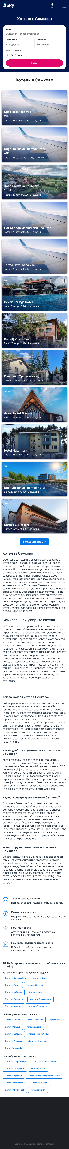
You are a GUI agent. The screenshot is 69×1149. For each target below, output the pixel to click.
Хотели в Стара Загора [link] (16, 1061)
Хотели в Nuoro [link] (57, 1019)
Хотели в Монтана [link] (13, 1006)
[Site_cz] (53, 1107)
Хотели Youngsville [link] (13, 1048)
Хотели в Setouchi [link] (13, 1033)
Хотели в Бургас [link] (41, 978)
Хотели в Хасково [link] (13, 1075)
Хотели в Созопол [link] (35, 985)
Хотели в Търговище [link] (38, 1006)
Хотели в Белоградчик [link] (40, 999)
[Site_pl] (24, 1107)
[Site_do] (34, 1114)
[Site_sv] (53, 1114)
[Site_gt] (24, 1122)
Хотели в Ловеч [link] (38, 1068)
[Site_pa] (44, 1114)
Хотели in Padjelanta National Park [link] (44, 1075)
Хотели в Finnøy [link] (12, 1019)
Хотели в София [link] (12, 985)
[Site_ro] (15, 1107)
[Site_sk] (5, 1114)
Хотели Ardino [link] (35, 992)
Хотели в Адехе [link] (34, 1026)
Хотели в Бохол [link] (38, 1089)
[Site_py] (44, 1122)
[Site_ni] (63, 1114)
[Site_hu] (15, 1114)
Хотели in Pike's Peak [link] (14, 1089)
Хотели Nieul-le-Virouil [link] (39, 1033)
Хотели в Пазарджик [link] (14, 1068)
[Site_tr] (44, 1107)
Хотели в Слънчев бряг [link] (16, 978)
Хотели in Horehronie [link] (15, 1082)
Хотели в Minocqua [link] (37, 1041)
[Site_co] (24, 1114)
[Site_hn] (34, 1122)
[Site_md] (63, 1107)
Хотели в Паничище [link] (14, 999)
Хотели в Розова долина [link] (44, 1061)
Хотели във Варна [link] (13, 992)
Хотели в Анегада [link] (13, 1041)
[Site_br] (5, 1107)
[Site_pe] (34, 1107)
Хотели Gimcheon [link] (34, 1019)
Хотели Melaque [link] (12, 1026)
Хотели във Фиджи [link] (39, 1082)
